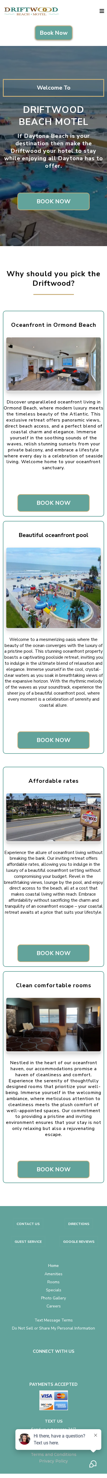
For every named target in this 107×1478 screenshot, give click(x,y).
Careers (54, 1306)
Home (53, 1265)
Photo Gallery (53, 1298)
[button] (102, 11)
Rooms (53, 1282)
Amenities (53, 1274)
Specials (53, 1290)
